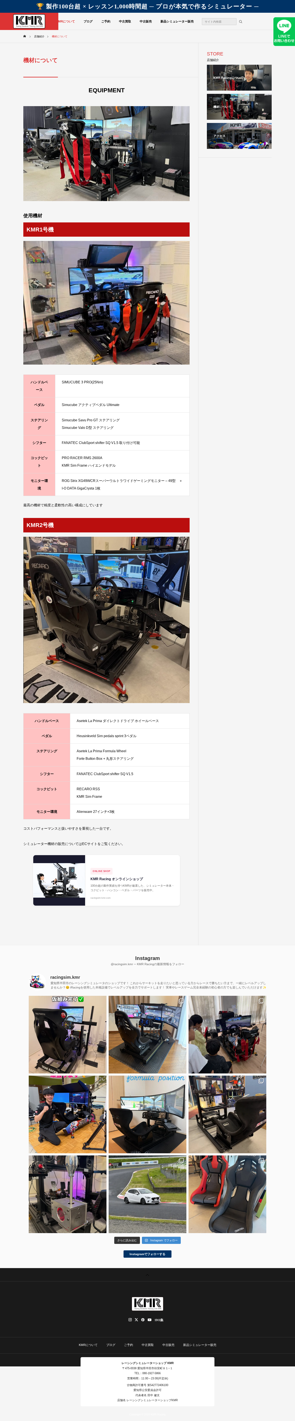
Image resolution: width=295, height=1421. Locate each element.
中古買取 (125, 21)
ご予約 (105, 21)
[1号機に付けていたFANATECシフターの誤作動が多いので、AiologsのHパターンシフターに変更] (67, 1194)
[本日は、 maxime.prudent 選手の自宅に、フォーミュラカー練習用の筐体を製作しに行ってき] (147, 1114)
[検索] (240, 21)
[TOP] (147, 1274)
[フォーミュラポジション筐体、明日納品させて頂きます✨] (227, 1114)
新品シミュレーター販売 (177, 21)
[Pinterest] (143, 1320)
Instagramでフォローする (147, 1254)
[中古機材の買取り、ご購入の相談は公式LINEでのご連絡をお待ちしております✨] (67, 1034)
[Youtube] (150, 1320)
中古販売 (146, 21)
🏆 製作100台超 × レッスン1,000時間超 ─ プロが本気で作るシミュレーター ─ (147, 6)
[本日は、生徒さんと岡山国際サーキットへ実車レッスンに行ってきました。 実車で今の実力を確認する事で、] (147, 1194)
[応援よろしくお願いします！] (67, 1114)
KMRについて (65, 21)
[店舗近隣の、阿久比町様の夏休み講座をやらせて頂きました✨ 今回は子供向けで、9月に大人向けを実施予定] (227, 1034)
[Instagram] (130, 1320)
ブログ (88, 21)
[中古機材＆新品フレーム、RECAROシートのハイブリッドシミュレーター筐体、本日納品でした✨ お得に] (147, 1034)
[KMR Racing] (29, 21)
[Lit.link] (161, 1320)
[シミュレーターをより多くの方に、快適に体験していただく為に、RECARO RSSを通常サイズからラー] (227, 1194)
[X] (136, 1320)
